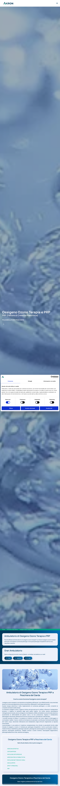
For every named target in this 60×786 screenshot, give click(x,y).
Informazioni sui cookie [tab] (50, 381)
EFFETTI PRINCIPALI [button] (12, 766)
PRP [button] (8, 768)
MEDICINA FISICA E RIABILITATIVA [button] (16, 757)
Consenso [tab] (10, 381)
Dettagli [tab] (30, 381)
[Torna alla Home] (8, 3)
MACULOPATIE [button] (11, 763)
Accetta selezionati (30, 408)
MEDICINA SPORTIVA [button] (13, 748)
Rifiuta (11, 408)
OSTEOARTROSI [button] (11, 751)
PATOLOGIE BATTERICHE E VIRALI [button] (16, 760)
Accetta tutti (49, 408)
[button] (57, 3)
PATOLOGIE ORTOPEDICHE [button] (14, 754)
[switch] (23, 402)
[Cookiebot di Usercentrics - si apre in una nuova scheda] (52, 377)
